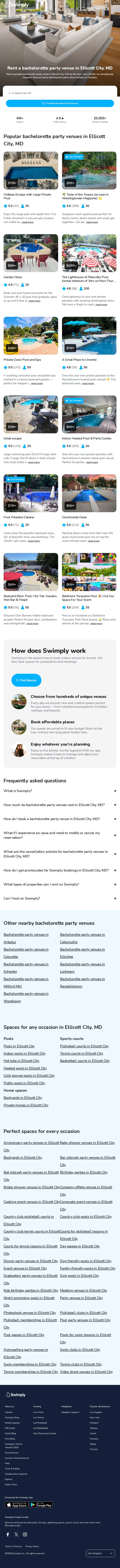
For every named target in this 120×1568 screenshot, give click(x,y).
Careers (9, 1412)
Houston (94, 1438)
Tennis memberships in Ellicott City (31, 1371)
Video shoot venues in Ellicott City (86, 1371)
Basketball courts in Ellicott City (85, 1060)
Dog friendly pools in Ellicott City (85, 1261)
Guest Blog (10, 1433)
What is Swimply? (18, 791)
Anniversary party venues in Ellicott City (31, 1146)
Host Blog (10, 1438)
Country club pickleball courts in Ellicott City (29, 1220)
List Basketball (40, 1428)
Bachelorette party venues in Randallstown (82, 983)
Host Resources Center (44, 1433)
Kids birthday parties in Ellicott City (31, 1290)
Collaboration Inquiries (16, 1473)
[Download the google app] (41, 1504)
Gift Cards (10, 1428)
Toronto (94, 1449)
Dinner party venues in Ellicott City (31, 1261)
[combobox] (60, 93)
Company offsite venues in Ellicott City (86, 1191)
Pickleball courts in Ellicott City (84, 1046)
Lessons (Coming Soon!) (17, 1458)
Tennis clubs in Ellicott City (81, 1364)
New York (95, 1417)
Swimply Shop (12, 1417)
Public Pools (11, 1484)
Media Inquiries (12, 1422)
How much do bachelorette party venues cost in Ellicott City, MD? (54, 805)
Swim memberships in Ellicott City (30, 1364)
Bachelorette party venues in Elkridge (82, 953)
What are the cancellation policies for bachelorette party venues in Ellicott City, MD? (56, 854)
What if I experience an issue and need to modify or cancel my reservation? (52, 835)
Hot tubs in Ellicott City (21, 1060)
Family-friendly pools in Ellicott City (87, 1268)
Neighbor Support (70, 1412)
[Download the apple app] (16, 1504)
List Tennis (38, 1417)
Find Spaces (28, 680)
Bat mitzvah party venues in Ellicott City (31, 1176)
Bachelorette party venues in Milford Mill (26, 983)
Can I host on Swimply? (22, 898)
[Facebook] (7, 1534)
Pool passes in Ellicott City (24, 1335)
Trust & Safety (12, 1468)
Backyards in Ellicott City (23, 1097)
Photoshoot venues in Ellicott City (30, 1312)
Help (7, 1463)
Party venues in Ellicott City (81, 1298)
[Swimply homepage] (60, 5)
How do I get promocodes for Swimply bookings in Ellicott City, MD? (56, 870)
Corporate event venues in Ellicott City (86, 1205)
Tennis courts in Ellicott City (81, 1053)
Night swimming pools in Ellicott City (29, 1302)
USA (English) (95, 1553)
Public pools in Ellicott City (24, 1083)
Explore (8, 1479)
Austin (93, 1433)
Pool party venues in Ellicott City (85, 1320)
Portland (94, 1422)
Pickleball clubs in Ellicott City (83, 1312)
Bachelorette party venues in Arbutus (26, 938)
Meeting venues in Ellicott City (83, 1290)
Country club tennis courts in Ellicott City (32, 1235)
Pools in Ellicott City (19, 1046)
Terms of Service (13, 1546)
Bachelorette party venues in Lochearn (82, 968)
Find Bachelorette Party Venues (62, 103)
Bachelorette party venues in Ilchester (26, 968)
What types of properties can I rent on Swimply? (41, 884)
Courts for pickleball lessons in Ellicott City (84, 1235)
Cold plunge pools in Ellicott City (29, 1075)
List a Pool (38, 1412)
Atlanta (93, 1428)
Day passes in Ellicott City (80, 1246)
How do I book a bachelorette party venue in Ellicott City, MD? (52, 819)
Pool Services (11, 1452)
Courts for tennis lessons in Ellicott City (31, 1250)
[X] (16, 1534)
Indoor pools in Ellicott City (24, 1053)
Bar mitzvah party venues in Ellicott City (87, 1161)
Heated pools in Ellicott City (25, 1068)
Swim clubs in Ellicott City (80, 1349)
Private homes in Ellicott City (26, 1105)
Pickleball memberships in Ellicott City (30, 1324)
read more (27, 222)
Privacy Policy (32, 1546)
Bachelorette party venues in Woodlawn (26, 997)
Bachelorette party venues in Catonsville (82, 938)
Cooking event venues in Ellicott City (32, 1201)
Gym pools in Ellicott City (79, 1275)
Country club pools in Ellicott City (85, 1216)
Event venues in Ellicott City (25, 1268)
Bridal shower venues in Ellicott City (32, 1187)
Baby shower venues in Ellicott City (87, 1142)
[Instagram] (25, 1534)
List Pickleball (40, 1422)
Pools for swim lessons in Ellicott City (85, 1339)
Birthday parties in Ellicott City (84, 1172)
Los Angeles (96, 1412)
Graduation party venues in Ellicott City (31, 1279)
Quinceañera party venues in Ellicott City (26, 1353)
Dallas (93, 1444)
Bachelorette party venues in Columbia (26, 953)
